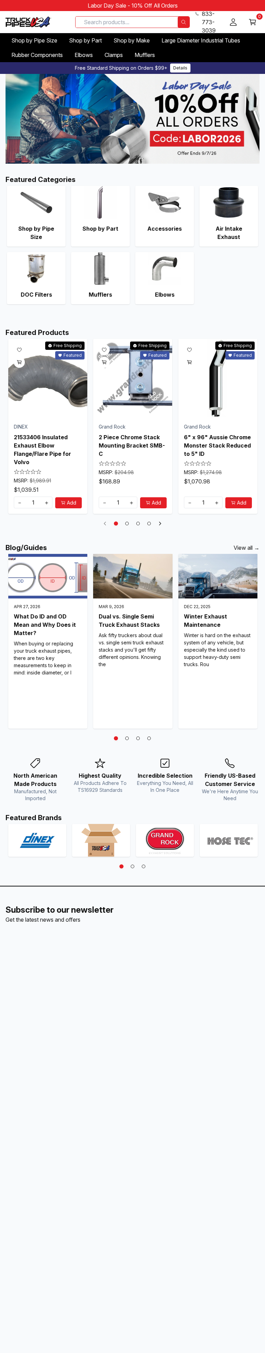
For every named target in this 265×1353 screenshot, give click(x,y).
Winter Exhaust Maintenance (205, 620)
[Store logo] (28, 22)
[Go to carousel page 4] (149, 523)
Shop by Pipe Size (34, 40)
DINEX (21, 427)
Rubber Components (37, 54)
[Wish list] (19, 349)
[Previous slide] (104, 523)
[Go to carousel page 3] (138, 523)
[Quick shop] (19, 362)
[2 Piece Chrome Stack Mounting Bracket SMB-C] (132, 378)
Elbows (84, 54)
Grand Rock (112, 427)
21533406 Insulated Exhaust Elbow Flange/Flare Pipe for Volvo (42, 450)
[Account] (233, 22)
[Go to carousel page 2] (126, 523)
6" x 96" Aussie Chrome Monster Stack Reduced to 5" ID (217, 445)
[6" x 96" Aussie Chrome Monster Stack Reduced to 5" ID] (217, 378)
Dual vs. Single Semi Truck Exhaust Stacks (129, 620)
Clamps (114, 54)
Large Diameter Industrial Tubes (200, 40)
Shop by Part (85, 40)
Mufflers (145, 54)
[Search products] (183, 22)
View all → (246, 547)
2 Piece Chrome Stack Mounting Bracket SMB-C (132, 445)
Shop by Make (132, 40)
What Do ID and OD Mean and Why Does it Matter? (45, 624)
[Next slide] (160, 523)
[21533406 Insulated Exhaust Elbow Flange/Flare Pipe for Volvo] (47, 378)
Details (180, 67)
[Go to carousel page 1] (115, 523)
